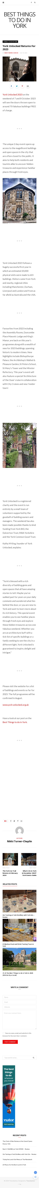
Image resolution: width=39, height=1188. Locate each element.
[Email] (28, 86)
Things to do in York (10, 41)
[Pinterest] (22, 86)
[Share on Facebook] (11, 86)
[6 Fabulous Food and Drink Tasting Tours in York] (19, 930)
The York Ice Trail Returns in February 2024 (10, 873)
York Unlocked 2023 (12, 94)
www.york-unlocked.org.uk (16, 704)
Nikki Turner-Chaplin (11, 53)
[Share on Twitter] (17, 86)
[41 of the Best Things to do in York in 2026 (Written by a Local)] (19, 959)
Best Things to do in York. (15, 722)
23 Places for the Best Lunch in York (14, 1165)
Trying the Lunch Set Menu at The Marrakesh (17, 1159)
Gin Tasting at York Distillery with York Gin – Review (19, 1154)
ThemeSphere (30, 1181)
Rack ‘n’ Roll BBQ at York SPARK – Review (16, 1149)
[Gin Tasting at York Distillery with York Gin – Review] (19, 901)
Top (20, 1184)
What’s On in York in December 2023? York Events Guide (29, 873)
